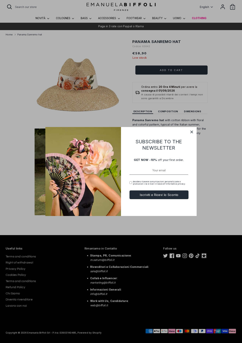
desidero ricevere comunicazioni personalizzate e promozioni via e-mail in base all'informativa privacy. (159, 182)
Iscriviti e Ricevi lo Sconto (159, 195)
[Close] (192, 132)
